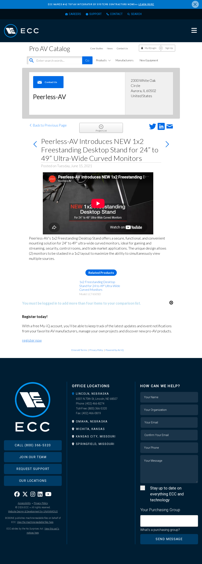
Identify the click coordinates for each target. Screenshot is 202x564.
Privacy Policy (96, 350)
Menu (194, 30)
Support (95, 14)
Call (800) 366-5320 (33, 445)
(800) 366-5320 (97, 408)
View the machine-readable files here (35, 522)
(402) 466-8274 (94, 403)
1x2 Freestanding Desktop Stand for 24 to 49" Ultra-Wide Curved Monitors (99, 285)
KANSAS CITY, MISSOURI (96, 436)
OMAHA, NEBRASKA (92, 421)
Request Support (32, 469)
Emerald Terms (79, 350)
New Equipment (149, 60)
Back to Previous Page (49, 125)
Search (136, 14)
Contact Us (122, 48)
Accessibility (24, 503)
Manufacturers (125, 60)
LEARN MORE (146, 4)
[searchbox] (142, 518)
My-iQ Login (150, 48)
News (110, 48)
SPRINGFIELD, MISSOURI (95, 444)
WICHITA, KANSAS (90, 429)
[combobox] (169, 521)
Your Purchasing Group (160, 509)
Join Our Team (33, 457)
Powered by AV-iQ (115, 350)
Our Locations (33, 481)
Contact (116, 14)
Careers (75, 14)
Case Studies (96, 48)
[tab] (101, 393)
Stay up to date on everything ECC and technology (167, 494)
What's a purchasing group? (160, 530)
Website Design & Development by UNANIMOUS (33, 511)
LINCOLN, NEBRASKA (92, 393)
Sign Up (169, 48)
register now (32, 340)
